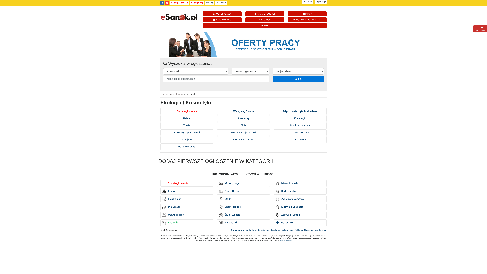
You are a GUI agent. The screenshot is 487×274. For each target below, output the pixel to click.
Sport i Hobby (232, 206)
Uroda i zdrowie (300, 132)
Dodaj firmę (197, 3)
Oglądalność (287, 230)
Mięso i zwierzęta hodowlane (300, 111)
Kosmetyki (300, 118)
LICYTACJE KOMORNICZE (308, 19)
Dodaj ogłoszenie (180, 3)
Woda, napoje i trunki (243, 132)
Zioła (243, 125)
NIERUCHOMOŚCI (266, 14)
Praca (171, 191)
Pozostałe (287, 222)
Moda (227, 199)
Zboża (186, 125)
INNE (265, 25)
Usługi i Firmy (175, 214)
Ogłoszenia (167, 94)
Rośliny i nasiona (300, 125)
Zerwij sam (186, 139)
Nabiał (186, 118)
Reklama (209, 3)
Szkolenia (300, 139)
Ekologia (179, 94)
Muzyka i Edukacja (292, 206)
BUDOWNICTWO (223, 19)
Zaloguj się (307, 2)
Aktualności (220, 3)
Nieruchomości (290, 183)
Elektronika (174, 199)
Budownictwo (289, 191)
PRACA (308, 14)
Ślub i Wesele (232, 214)
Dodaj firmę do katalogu (257, 230)
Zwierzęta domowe (292, 199)
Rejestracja (321, 2)
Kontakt (323, 230)
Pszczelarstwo (186, 146)
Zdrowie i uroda (290, 214)
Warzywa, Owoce (243, 111)
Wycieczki (230, 222)
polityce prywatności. (287, 240)
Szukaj (298, 78)
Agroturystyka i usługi (187, 132)
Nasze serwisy (311, 230)
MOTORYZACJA (223, 14)
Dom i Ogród (232, 191)
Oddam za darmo (243, 139)
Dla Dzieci (173, 206)
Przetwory (243, 118)
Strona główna (237, 230)
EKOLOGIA (265, 19)
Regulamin (275, 230)
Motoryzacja (231, 183)
